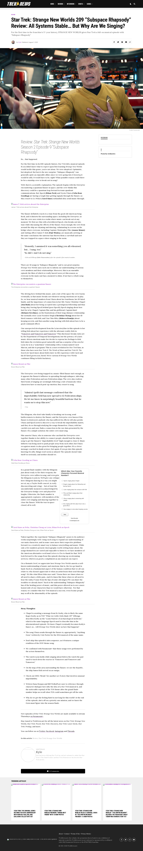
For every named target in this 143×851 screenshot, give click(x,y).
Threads (71, 731)
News (52, 4)
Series (89, 4)
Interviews (70, 4)
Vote (65, 514)
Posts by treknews (108, 154)
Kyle (19, 42)
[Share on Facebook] (114, 42)
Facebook (50, 731)
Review (35, 738)
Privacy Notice (86, 834)
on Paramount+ (36, 716)
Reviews (60, 4)
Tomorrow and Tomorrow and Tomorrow (39, 334)
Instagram (59, 731)
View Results (74, 518)
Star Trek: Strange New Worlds (50, 738)
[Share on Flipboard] (122, 42)
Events (80, 4)
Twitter (42, 731)
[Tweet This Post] (118, 42)
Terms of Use (75, 834)
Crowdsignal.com (74, 520)
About (61, 834)
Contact (67, 834)
